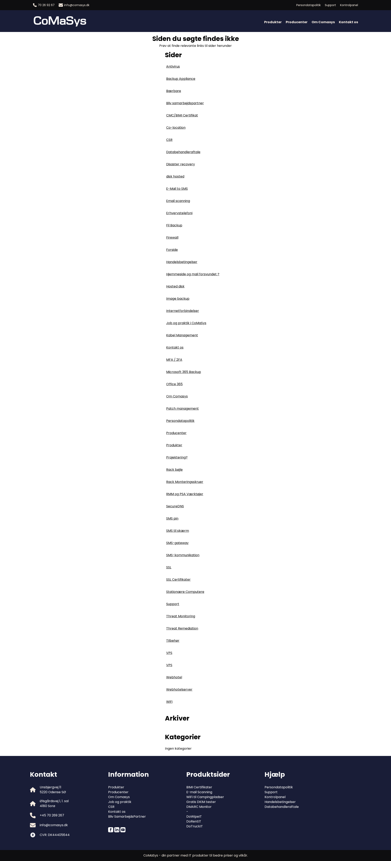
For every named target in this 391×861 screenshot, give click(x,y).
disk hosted (175, 176)
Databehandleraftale (183, 152)
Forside (172, 249)
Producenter (297, 22)
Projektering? (177, 457)
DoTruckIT (194, 826)
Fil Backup (174, 225)
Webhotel (174, 677)
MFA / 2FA (174, 359)
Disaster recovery (180, 164)
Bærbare (173, 91)
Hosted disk (175, 286)
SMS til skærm (177, 530)
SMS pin (172, 518)
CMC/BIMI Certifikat (182, 115)
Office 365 (174, 384)
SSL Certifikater (178, 579)
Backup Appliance (180, 78)
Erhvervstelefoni (179, 213)
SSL (168, 567)
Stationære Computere (185, 591)
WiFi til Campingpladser (205, 797)
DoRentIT (193, 821)
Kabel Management (182, 335)
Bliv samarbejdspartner (185, 103)
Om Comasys (323, 22)
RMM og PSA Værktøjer (184, 494)
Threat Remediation (182, 628)
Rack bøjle (174, 469)
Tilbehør (172, 640)
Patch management (182, 408)
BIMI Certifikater (199, 787)
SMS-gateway (177, 543)
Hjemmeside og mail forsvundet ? (192, 274)
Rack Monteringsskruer (184, 481)
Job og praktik (119, 802)
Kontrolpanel (349, 5)
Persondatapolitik (308, 5)
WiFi (169, 701)
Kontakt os (348, 22)
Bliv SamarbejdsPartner (127, 816)
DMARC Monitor (199, 806)
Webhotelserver (179, 689)
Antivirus (173, 66)
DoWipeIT (194, 816)
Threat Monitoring (180, 616)
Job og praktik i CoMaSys (186, 323)
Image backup (177, 298)
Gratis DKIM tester (201, 802)
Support (330, 5)
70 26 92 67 (46, 5)
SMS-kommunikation (182, 555)
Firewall (172, 237)
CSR (169, 139)
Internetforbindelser (182, 310)
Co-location (176, 127)
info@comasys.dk (76, 5)
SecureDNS (175, 506)
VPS (169, 652)
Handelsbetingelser (181, 262)
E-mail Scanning (199, 792)
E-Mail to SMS (177, 188)
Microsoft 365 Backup (183, 372)
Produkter (273, 22)
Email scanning (178, 201)
